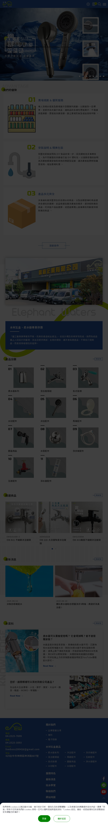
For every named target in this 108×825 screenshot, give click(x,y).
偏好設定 (62, 818)
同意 (44, 818)
